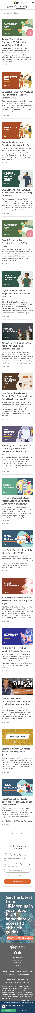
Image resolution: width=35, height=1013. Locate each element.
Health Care (9, 982)
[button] (3, 1006)
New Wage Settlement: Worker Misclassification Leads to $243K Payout (17, 600)
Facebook (15, 952)
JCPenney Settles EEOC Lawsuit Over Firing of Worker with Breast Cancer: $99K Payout (16, 448)
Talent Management (8, 971)
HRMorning (20, 2)
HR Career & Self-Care (23, 979)
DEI (28, 982)
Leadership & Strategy (23, 974)
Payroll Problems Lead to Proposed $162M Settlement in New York (16, 293)
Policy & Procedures (19, 977)
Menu (6, 3)
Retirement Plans (20, 982)
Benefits (19, 969)
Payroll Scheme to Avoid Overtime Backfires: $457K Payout (14, 243)
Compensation (7, 977)
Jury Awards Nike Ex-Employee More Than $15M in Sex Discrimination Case (16, 345)
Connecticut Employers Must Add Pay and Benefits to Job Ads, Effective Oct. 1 (17, 94)
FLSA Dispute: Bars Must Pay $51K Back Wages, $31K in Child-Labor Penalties (17, 802)
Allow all (8, 1010)
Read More (5, 65)
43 (22, 833)
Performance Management (24, 971)
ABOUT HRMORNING (17, 957)
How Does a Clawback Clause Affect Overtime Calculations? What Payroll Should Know (16, 501)
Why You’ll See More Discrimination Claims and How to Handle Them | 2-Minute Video (17, 701)
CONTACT (17, 965)
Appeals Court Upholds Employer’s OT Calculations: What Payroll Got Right (15, 42)
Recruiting (27, 969)
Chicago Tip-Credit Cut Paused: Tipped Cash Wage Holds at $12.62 (16, 751)
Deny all (24, 1010)
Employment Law (9, 969)
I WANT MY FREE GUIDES (20, 938)
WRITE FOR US (17, 962)
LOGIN (11, 7)
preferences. (28, 1002)
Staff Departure (10, 979)
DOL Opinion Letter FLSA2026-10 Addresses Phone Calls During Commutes (17, 192)
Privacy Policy (13, 1006)
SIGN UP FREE (20, 7)
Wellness (29, 977)
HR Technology (10, 974)
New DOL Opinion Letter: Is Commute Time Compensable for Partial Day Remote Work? (17, 396)
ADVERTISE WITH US (17, 960)
